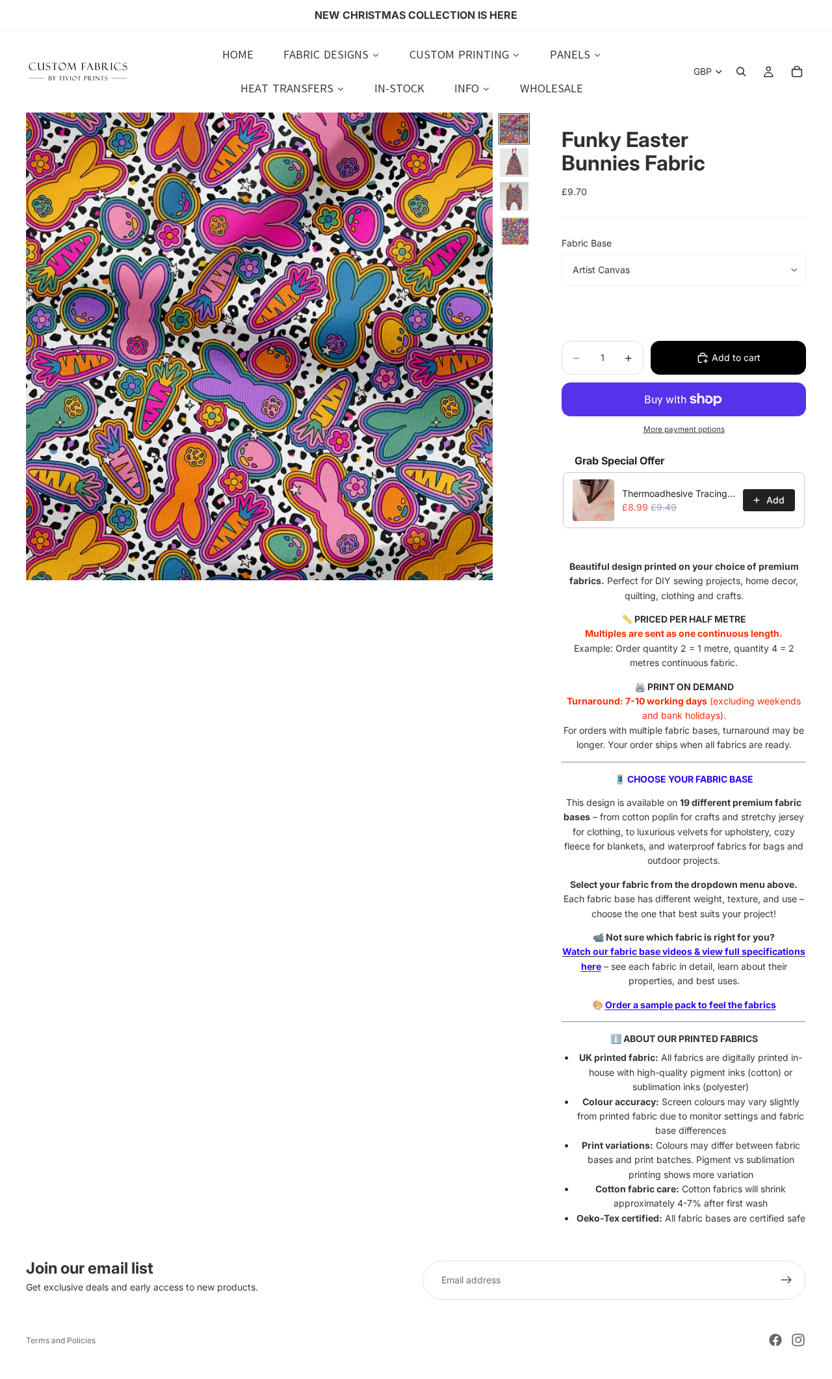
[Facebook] (775, 1340)
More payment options (684, 429)
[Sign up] (786, 1280)
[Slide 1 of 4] (514, 128)
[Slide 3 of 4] (514, 196)
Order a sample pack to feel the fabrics (690, 1004)
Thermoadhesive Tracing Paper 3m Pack (678, 493)
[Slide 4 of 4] (514, 230)
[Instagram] (798, 1340)
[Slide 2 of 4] (514, 162)
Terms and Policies (61, 1340)
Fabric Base (587, 242)
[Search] (741, 71)
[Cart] (797, 71)
